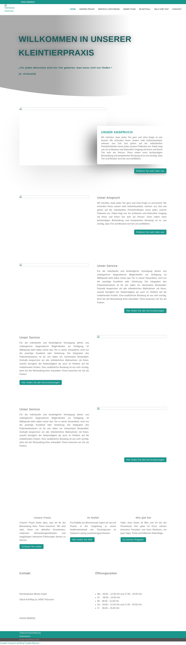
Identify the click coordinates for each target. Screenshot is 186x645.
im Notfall (145, 9)
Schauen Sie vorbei (31, 546)
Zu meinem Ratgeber (133, 539)
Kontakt (177, 9)
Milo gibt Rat (161, 9)
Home (73, 9)
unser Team (129, 9)
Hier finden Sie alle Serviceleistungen (145, 311)
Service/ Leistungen (109, 9)
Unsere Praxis (86, 9)
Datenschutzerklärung (30, 633)
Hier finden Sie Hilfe (82, 539)
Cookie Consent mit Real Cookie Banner (19, 643)
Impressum (24, 636)
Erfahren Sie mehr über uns (150, 171)
